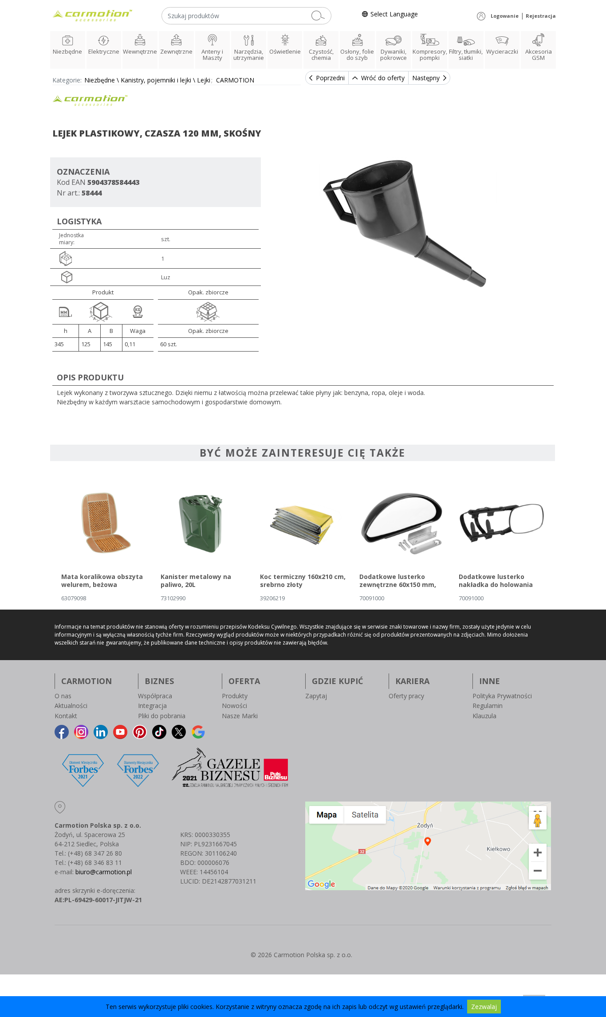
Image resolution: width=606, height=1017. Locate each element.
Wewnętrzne (140, 51)
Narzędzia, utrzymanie (248, 54)
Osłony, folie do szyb (357, 54)
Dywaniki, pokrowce (393, 54)
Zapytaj (316, 696)
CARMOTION (235, 80)
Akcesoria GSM (538, 54)
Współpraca (155, 696)
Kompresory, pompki (430, 54)
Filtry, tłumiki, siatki (466, 54)
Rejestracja (541, 15)
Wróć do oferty (383, 78)
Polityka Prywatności (502, 696)
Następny (426, 78)
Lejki (203, 80)
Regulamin (487, 705)
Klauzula (484, 716)
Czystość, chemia (321, 54)
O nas (63, 696)
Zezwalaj (484, 1006)
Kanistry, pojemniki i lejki (156, 80)
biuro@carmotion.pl (103, 872)
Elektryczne (103, 51)
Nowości (234, 705)
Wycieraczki (502, 51)
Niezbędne (67, 51)
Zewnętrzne (176, 51)
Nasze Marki (240, 716)
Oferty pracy (406, 696)
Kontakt (66, 716)
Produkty (235, 696)
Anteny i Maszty (212, 54)
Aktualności (71, 705)
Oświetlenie (285, 51)
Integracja (152, 705)
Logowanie (505, 15)
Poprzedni (330, 78)
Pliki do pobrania (161, 716)
